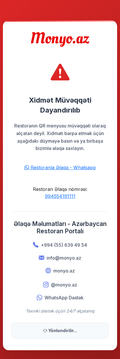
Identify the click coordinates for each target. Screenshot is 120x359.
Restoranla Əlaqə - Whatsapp (62, 167)
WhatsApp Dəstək (64, 298)
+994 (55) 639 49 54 (64, 245)
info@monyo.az (64, 258)
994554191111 (60, 196)
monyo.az (64, 271)
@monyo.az (64, 285)
